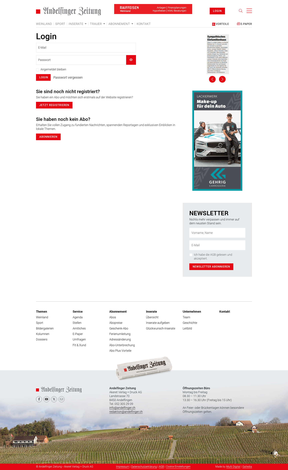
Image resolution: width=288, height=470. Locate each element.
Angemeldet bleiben (53, 65)
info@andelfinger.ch (122, 307)
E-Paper (78, 233)
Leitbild (187, 227)
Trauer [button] (96, 19)
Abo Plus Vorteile (120, 250)
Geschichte (190, 222)
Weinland (44, 19)
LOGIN (217, 8)
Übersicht (152, 216)
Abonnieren (48, 132)
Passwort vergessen (68, 73)
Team (186, 216)
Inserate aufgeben (158, 222)
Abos (112, 216)
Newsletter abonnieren (211, 165)
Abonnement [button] (119, 19)
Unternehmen (192, 211)
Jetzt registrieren (54, 100)
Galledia (247, 365)
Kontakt (144, 19)
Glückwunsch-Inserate (160, 227)
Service (78, 211)
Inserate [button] (76, 19)
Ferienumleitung (119, 233)
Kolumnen (42, 233)
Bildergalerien (45, 227)
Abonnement (118, 211)
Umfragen (79, 238)
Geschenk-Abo (118, 227)
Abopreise (115, 222)
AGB (161, 365)
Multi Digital (233, 365)
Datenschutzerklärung (144, 365)
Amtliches (79, 227)
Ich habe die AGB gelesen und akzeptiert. (213, 155)
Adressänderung (120, 238)
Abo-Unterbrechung (122, 244)
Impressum (122, 365)
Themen (41, 211)
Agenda (78, 216)
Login (43, 72)
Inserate (151, 211)
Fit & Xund (79, 244)
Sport (60, 19)
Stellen (77, 222)
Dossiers (41, 238)
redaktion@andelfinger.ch (126, 311)
